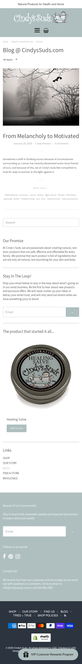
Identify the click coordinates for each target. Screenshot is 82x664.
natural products (70, 198)
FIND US (49, 611)
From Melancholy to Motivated (41, 136)
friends (39, 41)
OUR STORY (10, 463)
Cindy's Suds (20, 647)
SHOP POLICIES (48, 615)
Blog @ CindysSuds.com (22, 41)
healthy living (27, 198)
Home (5, 41)
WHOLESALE (10, 478)
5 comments (62, 143)
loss (38, 198)
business (23, 195)
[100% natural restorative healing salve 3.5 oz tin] (41, 375)
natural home (53, 198)
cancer (32, 195)
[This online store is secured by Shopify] (41, 640)
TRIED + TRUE (22, 615)
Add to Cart (16, 428)
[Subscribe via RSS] (65, 615)
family (40, 195)
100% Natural (11, 195)
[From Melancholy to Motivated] (41, 97)
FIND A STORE (11, 473)
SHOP (6, 458)
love (43, 198)
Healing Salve (16, 419)
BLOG (6, 468)
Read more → (41, 188)
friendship (71, 195)
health (16, 198)
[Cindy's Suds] (41, 17)
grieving (8, 198)
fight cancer (50, 195)
